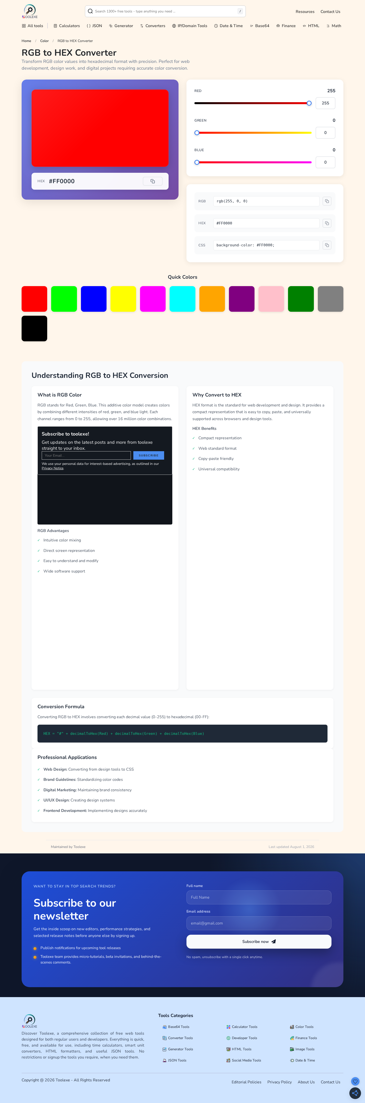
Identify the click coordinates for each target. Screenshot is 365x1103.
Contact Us (330, 11)
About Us (306, 1082)
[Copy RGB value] (327, 201)
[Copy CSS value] (327, 245)
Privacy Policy (279, 1082)
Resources (305, 11)
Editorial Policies (246, 1082)
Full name (194, 885)
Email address (198, 911)
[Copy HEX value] (153, 181)
